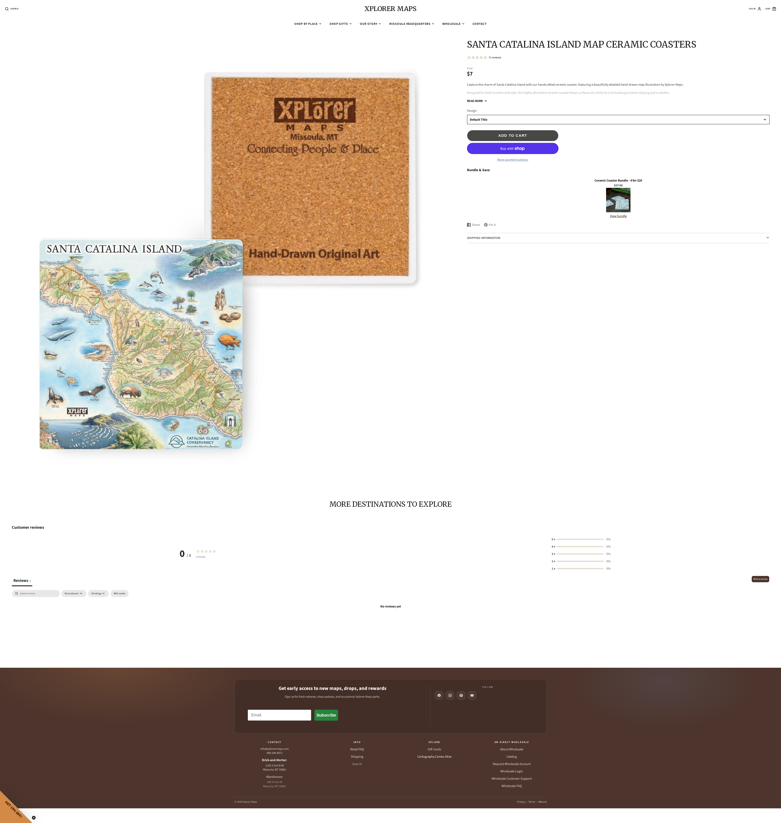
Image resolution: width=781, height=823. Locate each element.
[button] (581, 539)
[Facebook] (439, 695)
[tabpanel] (390, 620)
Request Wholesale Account (512, 764)
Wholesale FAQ (512, 786)
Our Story (368, 24)
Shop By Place (306, 24)
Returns (542, 802)
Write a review (760, 579)
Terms (531, 802)
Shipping (357, 756)
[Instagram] (450, 695)
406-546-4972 (275, 753)
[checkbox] (119, 593)
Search (357, 764)
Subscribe (326, 715)
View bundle (618, 216)
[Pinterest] (461, 695)
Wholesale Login (511, 771)
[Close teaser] (34, 818)
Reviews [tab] (22, 580)
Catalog (511, 756)
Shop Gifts (338, 24)
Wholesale (451, 24)
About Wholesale (511, 749)
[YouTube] (472, 695)
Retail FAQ (357, 749)
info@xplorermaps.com (274, 749)
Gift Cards (434, 749)
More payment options (512, 160)
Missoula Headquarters (410, 24)
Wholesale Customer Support (512, 778)
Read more (475, 101)
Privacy (521, 802)
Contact (479, 24)
